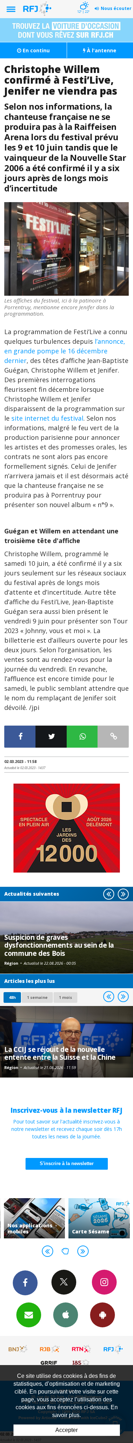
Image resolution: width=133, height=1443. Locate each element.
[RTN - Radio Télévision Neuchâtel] (81, 1349)
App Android (102, 1314)
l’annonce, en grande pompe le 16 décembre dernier (64, 351)
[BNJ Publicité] (18, 1349)
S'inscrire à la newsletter (67, 1163)
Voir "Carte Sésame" (99, 1218)
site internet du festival (47, 418)
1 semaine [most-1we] (37, 997)
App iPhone (65, 1314)
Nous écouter (116, 8)
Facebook (25, 1282)
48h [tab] (12, 997)
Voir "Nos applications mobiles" (34, 1218)
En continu (35, 50)
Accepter (66, 1430)
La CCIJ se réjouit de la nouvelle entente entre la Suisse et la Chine (60, 1053)
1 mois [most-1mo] (65, 997)
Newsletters (28, 1314)
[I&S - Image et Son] (81, 1363)
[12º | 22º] (83, 0)
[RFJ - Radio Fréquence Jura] (113, 1349)
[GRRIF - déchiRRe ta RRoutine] (50, 1363)
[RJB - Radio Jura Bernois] (50, 1349)
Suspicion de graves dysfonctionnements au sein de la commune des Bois (59, 945)
